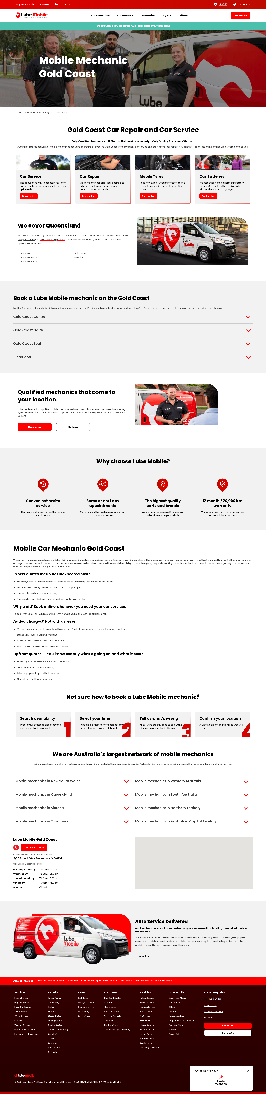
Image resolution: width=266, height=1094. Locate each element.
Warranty (173, 1029)
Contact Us (244, 4)
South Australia (111, 1011)
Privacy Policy (175, 1034)
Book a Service (21, 998)
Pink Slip (18, 1020)
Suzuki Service (147, 1043)
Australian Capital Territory (117, 1029)
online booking (117, 409)
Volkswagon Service (149, 1047)
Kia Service (145, 1016)
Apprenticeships (176, 1016)
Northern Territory (113, 1025)
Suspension (53, 1043)
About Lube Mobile (177, 998)
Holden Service (147, 998)
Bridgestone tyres (86, 1007)
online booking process (52, 239)
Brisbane (25, 253)
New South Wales (112, 998)
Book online (28, 196)
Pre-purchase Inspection (26, 1034)
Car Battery (53, 1002)
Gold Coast (80, 253)
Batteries (148, 15)
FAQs (67, 4)
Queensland (110, 1007)
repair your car (175, 560)
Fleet (56, 4)
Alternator (53, 1011)
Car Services (100, 15)
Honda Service (147, 1002)
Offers (183, 15)
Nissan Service (147, 1034)
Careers (44, 4)
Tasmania (109, 1020)
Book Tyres (83, 998)
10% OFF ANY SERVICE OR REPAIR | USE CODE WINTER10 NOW (133, 26)
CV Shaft (52, 1052)
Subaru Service (147, 1038)
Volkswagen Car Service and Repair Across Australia (92, 980)
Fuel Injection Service (24, 1029)
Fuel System (54, 1047)
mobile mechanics (61, 409)
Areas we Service (213, 1011)
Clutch (51, 1038)
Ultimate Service (22, 1025)
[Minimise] (248, 1071)
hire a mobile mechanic (37, 560)
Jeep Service (125, 980)
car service (141, 146)
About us (144, 956)
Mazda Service (147, 1025)
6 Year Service (21, 1016)
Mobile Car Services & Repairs (50, 980)
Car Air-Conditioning (58, 1029)
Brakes (51, 1007)
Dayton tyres (84, 1016)
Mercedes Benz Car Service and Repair (153, 980)
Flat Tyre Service (86, 1002)
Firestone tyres (85, 1011)
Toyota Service (147, 1029)
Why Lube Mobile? (26, 4)
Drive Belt (52, 1034)
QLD (49, 112)
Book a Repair (54, 998)
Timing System (55, 1020)
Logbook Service (22, 1002)
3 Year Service (21, 1011)
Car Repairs (125, 15)
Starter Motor (54, 1016)
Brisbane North (29, 257)
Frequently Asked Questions (182, 1020)
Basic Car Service (22, 1007)
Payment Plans (176, 1025)
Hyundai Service (147, 1007)
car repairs (173, 146)
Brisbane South (29, 261)
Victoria (108, 1002)
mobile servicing (64, 308)
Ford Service (146, 1011)
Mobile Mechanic (34, 112)
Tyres (167, 15)
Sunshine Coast (82, 257)
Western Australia (112, 1016)
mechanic (122, 764)
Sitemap (208, 1017)
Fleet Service (175, 1002)
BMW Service (146, 1020)
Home (19, 112)
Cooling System (55, 1025)
